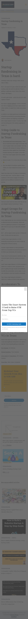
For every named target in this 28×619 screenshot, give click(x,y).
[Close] (25, 289)
